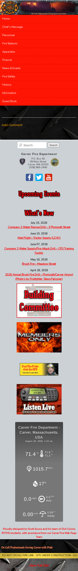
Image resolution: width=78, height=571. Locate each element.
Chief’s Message (12, 27)
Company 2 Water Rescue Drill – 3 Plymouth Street (39, 227)
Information (9, 93)
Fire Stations (9, 43)
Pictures (7, 60)
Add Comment (12, 125)
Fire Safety (8, 76)
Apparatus (8, 52)
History (6, 85)
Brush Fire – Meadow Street (39, 264)
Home (6, 19)
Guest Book (9, 101)
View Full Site (39, 565)
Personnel (8, 35)
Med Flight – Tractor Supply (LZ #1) (39, 238)
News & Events (11, 68)
